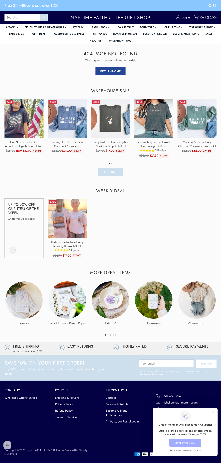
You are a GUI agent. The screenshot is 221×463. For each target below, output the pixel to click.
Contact (110, 397)
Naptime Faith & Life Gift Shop (44, 450)
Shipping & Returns (67, 397)
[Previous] (5, 128)
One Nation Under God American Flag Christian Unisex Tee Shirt (24, 146)
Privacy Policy (64, 404)
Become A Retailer (117, 404)
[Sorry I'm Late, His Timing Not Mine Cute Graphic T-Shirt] (110, 118)
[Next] (215, 128)
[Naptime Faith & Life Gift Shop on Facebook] (210, 6)
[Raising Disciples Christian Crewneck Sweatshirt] (67, 118)
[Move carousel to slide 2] (111, 163)
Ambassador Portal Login (122, 421)
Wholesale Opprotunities (20, 397)
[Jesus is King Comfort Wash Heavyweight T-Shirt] (153, 118)
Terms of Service (66, 417)
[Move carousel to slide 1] (109, 163)
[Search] (44, 17)
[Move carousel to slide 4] (113, 335)
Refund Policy (64, 410)
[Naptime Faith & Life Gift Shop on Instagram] (215, 6)
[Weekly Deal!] (12, 250)
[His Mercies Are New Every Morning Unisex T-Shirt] (67, 218)
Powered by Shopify (76, 450)
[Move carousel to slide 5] (115, 335)
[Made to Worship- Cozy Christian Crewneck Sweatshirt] (197, 118)
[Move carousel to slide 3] (110, 335)
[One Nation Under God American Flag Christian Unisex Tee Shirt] (24, 118)
